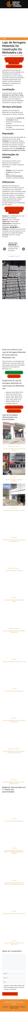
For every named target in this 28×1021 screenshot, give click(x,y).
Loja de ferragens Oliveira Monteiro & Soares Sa (14, 631)
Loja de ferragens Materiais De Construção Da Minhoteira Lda (14, 883)
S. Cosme (14, 688)
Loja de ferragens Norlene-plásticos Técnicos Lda (14, 721)
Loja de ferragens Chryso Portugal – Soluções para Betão (14, 752)
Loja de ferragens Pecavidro (14, 570)
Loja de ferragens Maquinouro (14, 691)
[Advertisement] (14, 23)
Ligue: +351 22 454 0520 (14, 372)
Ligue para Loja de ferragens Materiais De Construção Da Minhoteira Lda (14, 60)
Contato (16, 1008)
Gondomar (14, 537)
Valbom (13, 659)
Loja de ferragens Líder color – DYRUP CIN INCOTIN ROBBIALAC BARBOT (14, 852)
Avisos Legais (5, 1006)
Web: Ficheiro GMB (14, 411)
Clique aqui (12, 174)
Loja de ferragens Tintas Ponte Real (14, 913)
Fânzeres (14, 597)
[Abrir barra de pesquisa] (26, 38)
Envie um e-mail (14, 376)
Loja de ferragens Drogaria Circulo (14, 510)
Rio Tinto (14, 477)
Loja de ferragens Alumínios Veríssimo (14, 480)
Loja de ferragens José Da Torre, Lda (14, 661)
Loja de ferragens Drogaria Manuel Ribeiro (14, 449)
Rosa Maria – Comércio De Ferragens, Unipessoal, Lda (14, 540)
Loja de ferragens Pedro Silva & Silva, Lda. (14, 943)
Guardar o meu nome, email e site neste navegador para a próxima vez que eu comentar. (14, 987)
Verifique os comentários (14, 407)
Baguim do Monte (13, 446)
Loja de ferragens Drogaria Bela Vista (14, 600)
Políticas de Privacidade (14, 1006)
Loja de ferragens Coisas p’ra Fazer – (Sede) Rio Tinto (14, 782)
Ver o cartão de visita (14, 66)
